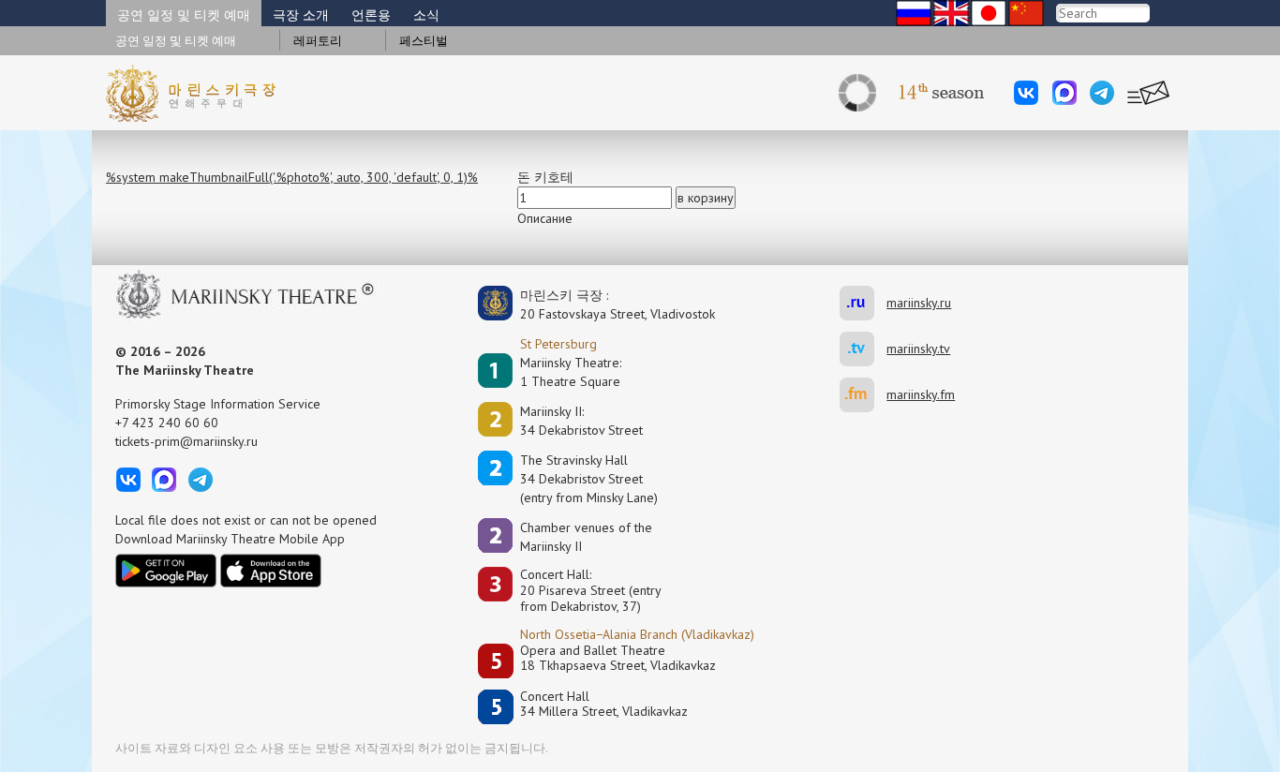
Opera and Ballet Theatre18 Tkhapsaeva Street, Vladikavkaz (618, 658)
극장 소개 (301, 15)
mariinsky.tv (863, 349)
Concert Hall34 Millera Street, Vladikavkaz (604, 704)
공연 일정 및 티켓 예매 (183, 15)
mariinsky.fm (863, 395)
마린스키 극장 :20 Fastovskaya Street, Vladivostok (604, 304)
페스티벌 (423, 41)
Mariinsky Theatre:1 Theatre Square (570, 372)
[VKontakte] (1026, 92)
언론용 (371, 15)
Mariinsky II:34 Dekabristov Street (581, 420)
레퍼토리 (317, 41)
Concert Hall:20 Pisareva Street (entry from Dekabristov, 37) (591, 590)
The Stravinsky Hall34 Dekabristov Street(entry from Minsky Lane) (589, 479)
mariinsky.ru (863, 303)
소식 (426, 15)
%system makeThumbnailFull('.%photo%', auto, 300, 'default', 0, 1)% (292, 177)
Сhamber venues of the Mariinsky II (586, 537)
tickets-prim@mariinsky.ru (186, 441)
